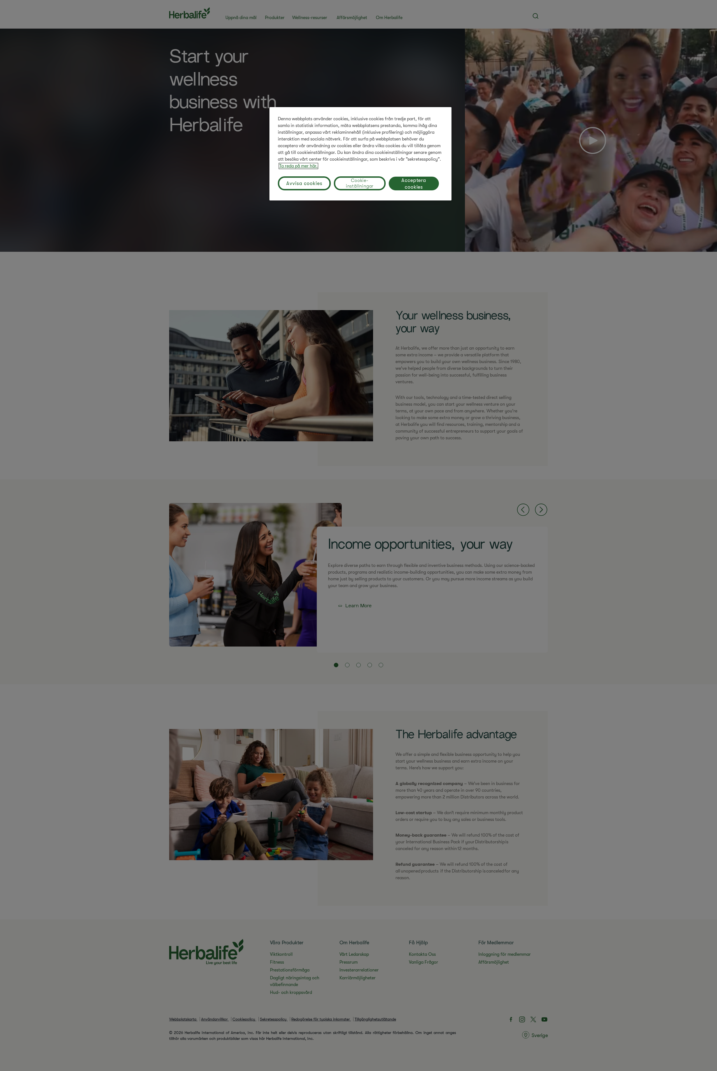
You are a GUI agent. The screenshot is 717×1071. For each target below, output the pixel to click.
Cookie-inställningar (360, 183)
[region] (360, 153)
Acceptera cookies (413, 183)
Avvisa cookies (304, 183)
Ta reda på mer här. (298, 166)
